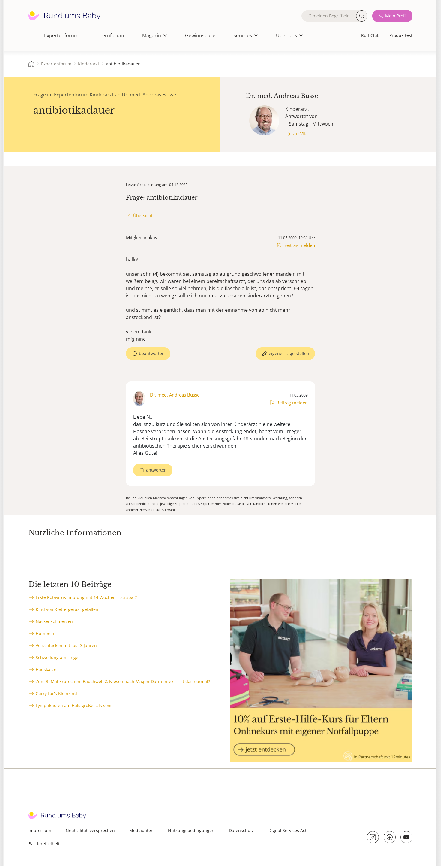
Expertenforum (61, 35)
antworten (156, 470)
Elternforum (110, 35)
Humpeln (45, 633)
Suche (362, 16)
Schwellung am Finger (58, 657)
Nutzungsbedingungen (191, 830)
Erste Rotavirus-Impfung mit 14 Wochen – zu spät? (86, 597)
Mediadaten (141, 830)
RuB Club (370, 35)
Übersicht (143, 215)
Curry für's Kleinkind (56, 693)
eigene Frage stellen (289, 353)
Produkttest (400, 35)
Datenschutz (241, 830)
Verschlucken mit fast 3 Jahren (66, 645)
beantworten (152, 353)
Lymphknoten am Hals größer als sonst (75, 705)
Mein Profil (396, 16)
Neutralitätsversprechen (90, 830)
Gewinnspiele (200, 35)
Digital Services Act (287, 830)
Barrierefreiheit (44, 843)
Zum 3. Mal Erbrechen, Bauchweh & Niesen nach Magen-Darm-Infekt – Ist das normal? (123, 681)
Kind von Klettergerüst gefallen (67, 609)
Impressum (39, 830)
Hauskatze (46, 669)
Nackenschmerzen (54, 621)
